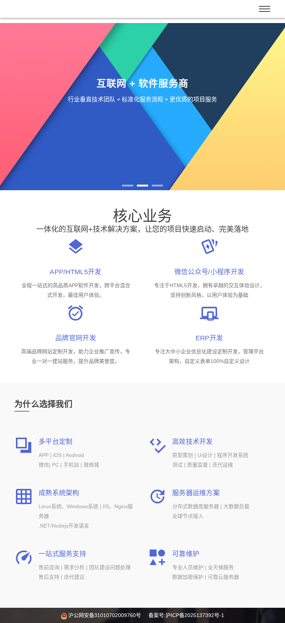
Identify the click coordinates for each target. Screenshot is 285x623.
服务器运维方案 (196, 493)
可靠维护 (185, 554)
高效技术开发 (192, 441)
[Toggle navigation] (265, 9)
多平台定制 (56, 441)
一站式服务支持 (62, 554)
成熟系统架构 (59, 493)
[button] (21, 106)
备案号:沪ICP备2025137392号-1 (186, 615)
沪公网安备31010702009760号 (104, 615)
